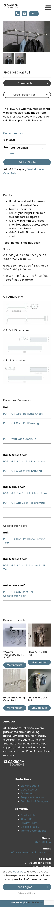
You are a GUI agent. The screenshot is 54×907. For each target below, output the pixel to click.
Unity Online (35, 902)
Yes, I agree (25, 887)
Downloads (25, 83)
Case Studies (29, 789)
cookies (18, 871)
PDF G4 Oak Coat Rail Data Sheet (25, 493)
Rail (5, 147)
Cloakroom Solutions (10, 6)
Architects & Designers (35, 801)
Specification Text (24, 95)
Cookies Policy (30, 827)
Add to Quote (27, 162)
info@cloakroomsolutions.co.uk (31, 852)
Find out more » (13, 133)
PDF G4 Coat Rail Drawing (21, 423)
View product (14, 665)
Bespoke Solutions (32, 797)
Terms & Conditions (33, 830)
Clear (11, 153)
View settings (27, 893)
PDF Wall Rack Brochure (19, 439)
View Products (30, 785)
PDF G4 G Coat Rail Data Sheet (24, 461)
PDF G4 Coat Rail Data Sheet (23, 414)
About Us (26, 819)
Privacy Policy (29, 823)
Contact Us (28, 815)
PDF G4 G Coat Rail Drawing (22, 471)
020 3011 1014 (43, 842)
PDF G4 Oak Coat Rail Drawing (24, 503)
